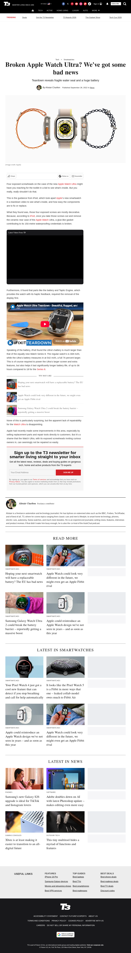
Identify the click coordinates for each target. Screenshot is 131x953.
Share (13, 176)
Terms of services (40, 479)
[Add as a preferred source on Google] (65, 934)
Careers (40, 925)
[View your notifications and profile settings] (107, 3)
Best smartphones (81, 886)
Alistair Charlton (53, 87)
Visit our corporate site (95, 945)
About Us (93, 916)
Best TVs (77, 881)
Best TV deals (107, 886)
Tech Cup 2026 (115, 17)
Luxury (75, 10)
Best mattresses (80, 891)
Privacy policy (59, 921)
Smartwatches (69, 60)
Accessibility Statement (46, 916)
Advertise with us (94, 921)
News (92, 88)
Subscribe (115, 4)
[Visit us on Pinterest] (72, 3)
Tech (40, 10)
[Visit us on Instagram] (80, 3)
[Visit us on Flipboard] (85, 3)
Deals (24, 17)
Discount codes (108, 891)
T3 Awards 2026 (69, 17)
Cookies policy (75, 921)
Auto (85, 10)
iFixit (32, 216)
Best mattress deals (109, 881)
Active (50, 10)
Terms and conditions (39, 921)
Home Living (62, 10)
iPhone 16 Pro (51, 877)
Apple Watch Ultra (67, 184)
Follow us (65, 176)
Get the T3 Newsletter (45, 17)
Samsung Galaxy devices (56, 881)
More (94, 10)
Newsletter (78, 176)
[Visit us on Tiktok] (89, 3)
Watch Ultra (20, 424)
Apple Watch (42, 220)
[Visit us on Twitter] (67, 3)
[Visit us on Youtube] (76, 3)
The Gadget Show (92, 17)
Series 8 (41, 369)
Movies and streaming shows (58, 886)
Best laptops (78, 877)
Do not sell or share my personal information (71, 925)
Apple (59, 198)
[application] (45, 257)
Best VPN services (53, 891)
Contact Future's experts (73, 916)
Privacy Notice (14, 482)
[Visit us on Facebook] (63, 3)
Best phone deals (108, 877)
